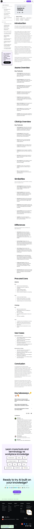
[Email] (17, 12)
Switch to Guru (22, 510)
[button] (32, 1)
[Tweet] (21, 12)
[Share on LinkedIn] (19, 12)
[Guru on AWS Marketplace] (29, 512)
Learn (9, 505)
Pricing (3, 505)
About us (21, 506)
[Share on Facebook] (22, 12)
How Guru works (4, 506)
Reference (9, 507)
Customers (9, 506)
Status (15, 506)
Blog (8, 511)
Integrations (3, 507)
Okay (12, 526)
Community (9, 510)
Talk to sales (29, 1)
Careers (21, 505)
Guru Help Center (16, 505)
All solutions (3, 510)
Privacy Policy (7, 527)
